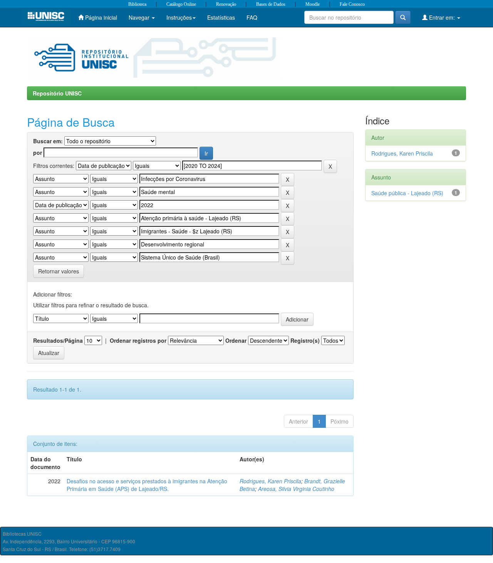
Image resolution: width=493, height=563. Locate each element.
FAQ (251, 17)
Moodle (312, 4)
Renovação (226, 4)
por (37, 152)
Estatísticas (221, 17)
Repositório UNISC (57, 93)
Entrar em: (442, 17)
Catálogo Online (181, 4)
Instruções (179, 17)
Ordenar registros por (138, 340)
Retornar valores (58, 271)
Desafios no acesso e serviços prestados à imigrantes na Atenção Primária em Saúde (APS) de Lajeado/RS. (147, 485)
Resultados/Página (58, 340)
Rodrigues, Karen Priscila (270, 481)
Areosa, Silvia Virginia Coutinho (296, 489)
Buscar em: (48, 141)
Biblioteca (137, 4)
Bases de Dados (270, 4)
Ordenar (235, 340)
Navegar (140, 17)
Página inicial (100, 17)
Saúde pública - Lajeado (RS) (407, 193)
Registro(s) (305, 340)
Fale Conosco (352, 4)
